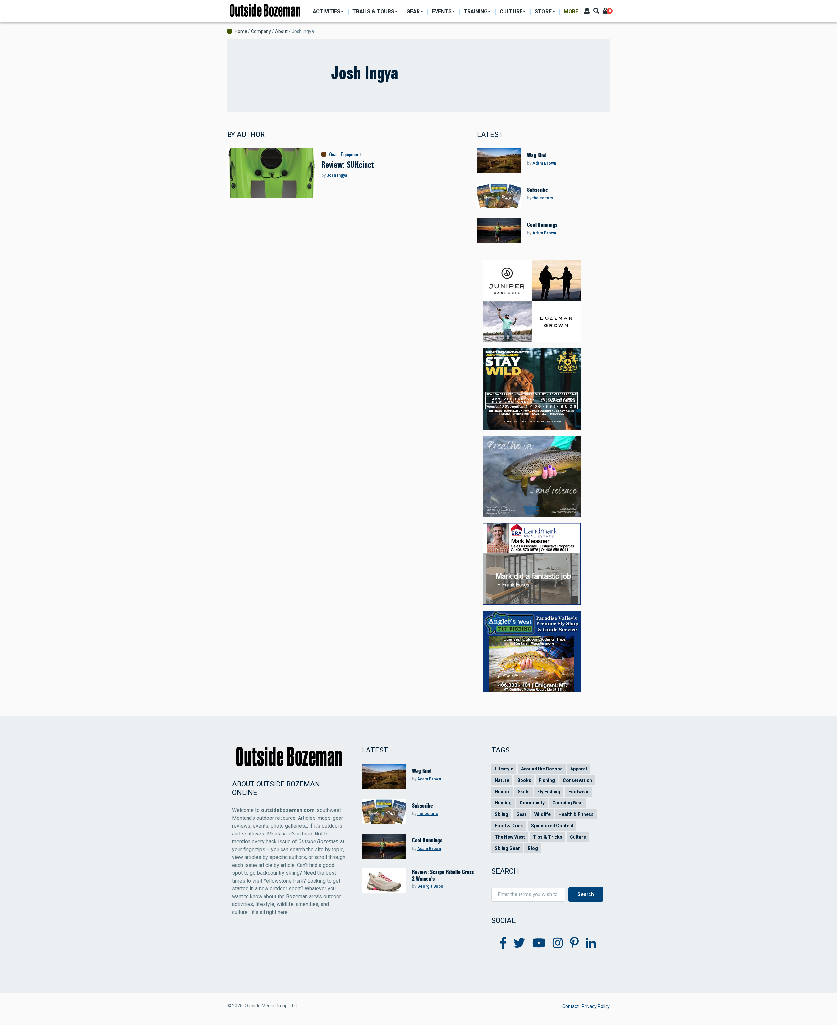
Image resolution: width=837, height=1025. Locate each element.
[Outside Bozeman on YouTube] (539, 943)
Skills (524, 791)
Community (532, 802)
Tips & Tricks (547, 837)
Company (261, 31)
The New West (510, 837)
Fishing (547, 780)
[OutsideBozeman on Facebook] (503, 943)
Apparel (578, 768)
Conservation (577, 780)
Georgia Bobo (430, 886)
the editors (542, 198)
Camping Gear (567, 802)
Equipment (351, 154)
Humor (502, 791)
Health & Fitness (576, 814)
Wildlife (542, 814)
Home (241, 31)
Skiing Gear (507, 848)
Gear (333, 154)
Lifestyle (504, 768)
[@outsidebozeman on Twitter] (519, 943)
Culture (578, 837)
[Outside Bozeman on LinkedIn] (591, 943)
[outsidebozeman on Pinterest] (574, 943)
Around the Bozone (542, 768)
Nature (502, 780)
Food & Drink (509, 825)
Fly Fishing (548, 791)
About (281, 31)
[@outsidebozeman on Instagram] (558, 943)
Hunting (503, 802)
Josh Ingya (337, 175)
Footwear (578, 791)
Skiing (501, 814)
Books (524, 780)
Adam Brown (544, 163)
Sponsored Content (552, 825)
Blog (533, 848)
